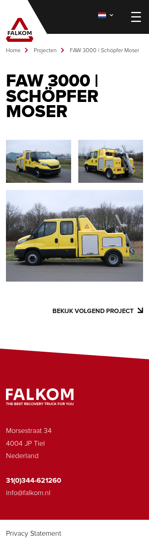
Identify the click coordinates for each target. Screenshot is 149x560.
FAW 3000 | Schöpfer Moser (104, 50)
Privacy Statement (33, 533)
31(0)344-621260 (33, 480)
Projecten (45, 50)
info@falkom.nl (28, 493)
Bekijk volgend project (93, 311)
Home (13, 50)
